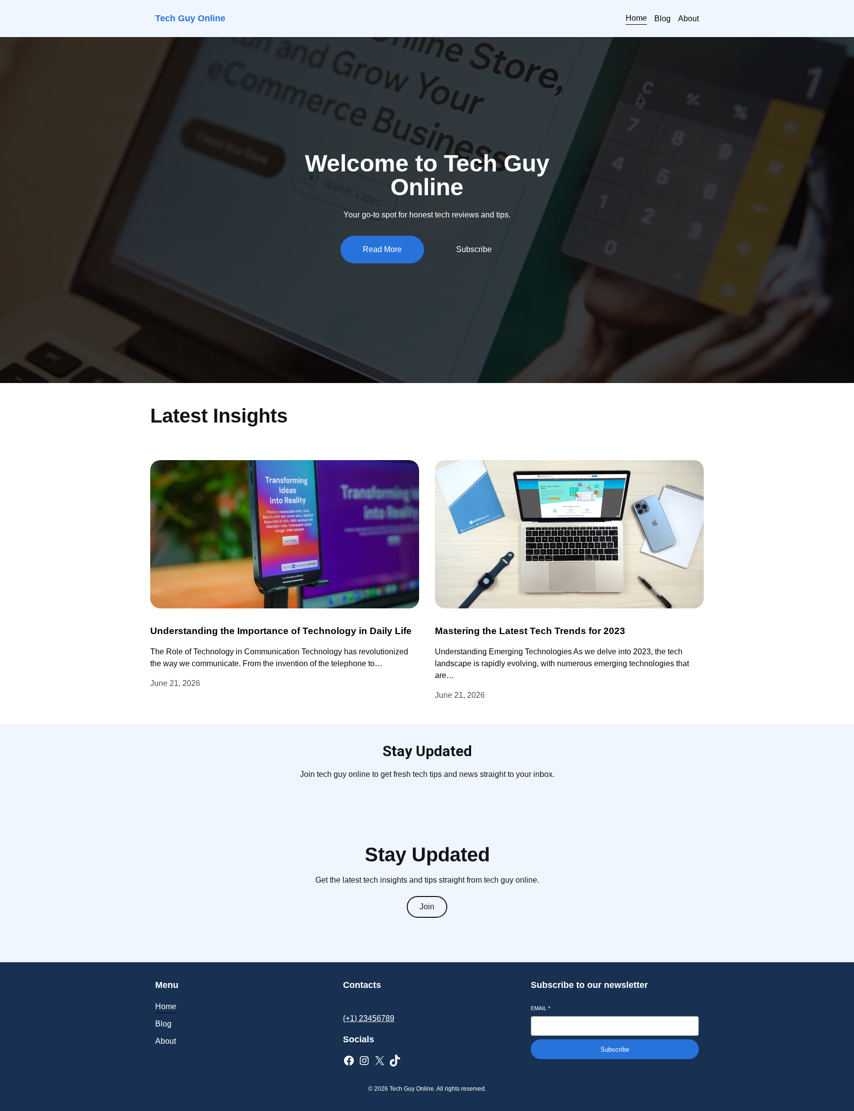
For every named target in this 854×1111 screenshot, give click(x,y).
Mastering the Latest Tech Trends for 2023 (530, 631)
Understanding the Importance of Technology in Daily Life (281, 631)
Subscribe (614, 1049)
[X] (379, 1061)
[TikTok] (395, 1061)
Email (540, 1008)
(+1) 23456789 (368, 1018)
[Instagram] (364, 1061)
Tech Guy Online (190, 18)
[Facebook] (349, 1061)
